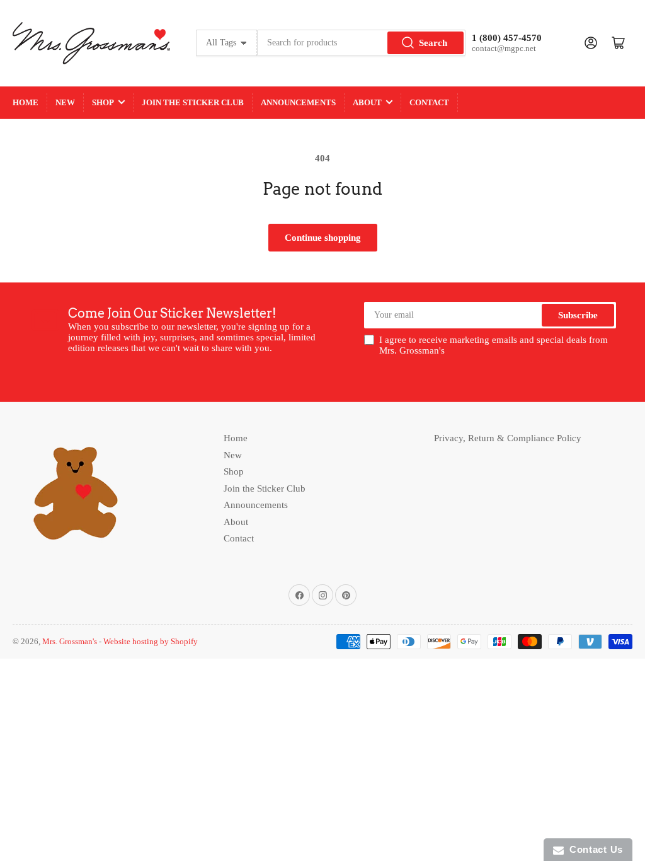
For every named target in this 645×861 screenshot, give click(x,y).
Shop (103, 102)
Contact (429, 102)
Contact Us (593, 849)
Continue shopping (323, 238)
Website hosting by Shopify (150, 641)
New (65, 102)
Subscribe (578, 315)
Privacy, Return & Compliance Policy (507, 438)
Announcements (298, 102)
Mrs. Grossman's (69, 641)
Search (433, 43)
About (367, 102)
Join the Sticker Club (193, 102)
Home (25, 102)
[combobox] (361, 43)
